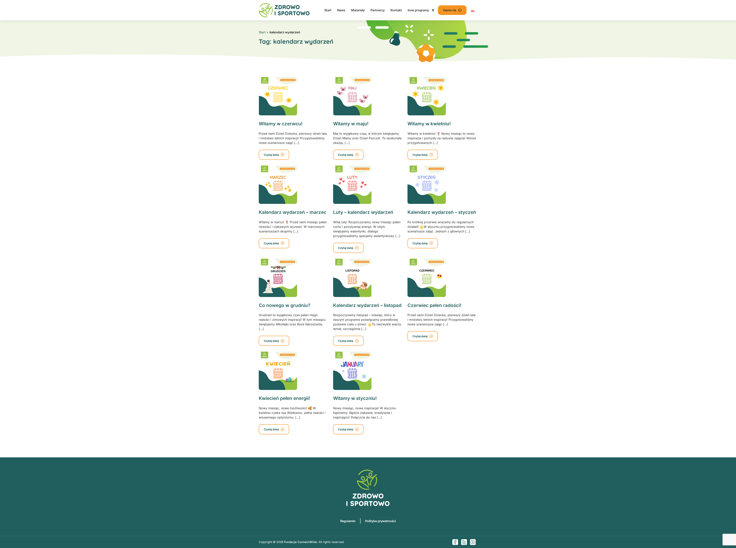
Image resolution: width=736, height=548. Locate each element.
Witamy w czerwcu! (281, 123)
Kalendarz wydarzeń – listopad (367, 305)
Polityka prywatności (380, 521)
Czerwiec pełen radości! (434, 305)
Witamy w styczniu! (355, 398)
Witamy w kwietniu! (429, 123)
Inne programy (418, 10)
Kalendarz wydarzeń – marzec (292, 212)
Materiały (358, 10)
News (341, 10)
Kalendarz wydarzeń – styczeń (441, 212)
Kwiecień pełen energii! (284, 398)
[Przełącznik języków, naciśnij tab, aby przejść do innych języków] (472, 10)
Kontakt (396, 10)
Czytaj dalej (271, 154)
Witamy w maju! (351, 123)
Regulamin (348, 521)
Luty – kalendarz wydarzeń (363, 212)
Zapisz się (449, 10)
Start (327, 10)
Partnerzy (377, 10)
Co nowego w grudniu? (284, 305)
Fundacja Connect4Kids (300, 542)
